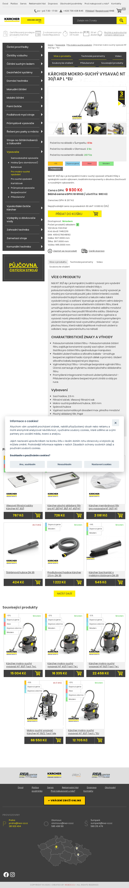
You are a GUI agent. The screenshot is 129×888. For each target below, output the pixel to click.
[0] (118, 11)
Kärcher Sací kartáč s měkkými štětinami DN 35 (104, 574)
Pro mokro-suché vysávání (20, 173)
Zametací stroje (17, 238)
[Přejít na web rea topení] (101, 777)
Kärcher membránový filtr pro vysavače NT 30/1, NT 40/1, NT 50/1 (104, 508)
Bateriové (16, 167)
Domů (50, 45)
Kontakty (116, 3)
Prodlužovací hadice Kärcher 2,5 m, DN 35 (64, 574)
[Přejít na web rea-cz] (28, 777)
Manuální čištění (16, 89)
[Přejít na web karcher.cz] (54, 777)
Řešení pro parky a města (22, 131)
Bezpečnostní (18, 192)
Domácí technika (17, 80)
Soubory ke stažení (62, 63)
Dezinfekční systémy (19, 72)
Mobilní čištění (15, 97)
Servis (23, 3)
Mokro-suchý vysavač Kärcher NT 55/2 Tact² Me (41, 732)
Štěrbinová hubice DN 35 (20, 572)
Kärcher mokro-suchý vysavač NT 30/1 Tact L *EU (83, 732)
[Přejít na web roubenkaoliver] (76, 777)
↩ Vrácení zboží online (64, 800)
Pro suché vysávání (21, 179)
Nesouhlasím (64, 464)
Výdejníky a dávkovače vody (21, 219)
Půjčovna (23, 267)
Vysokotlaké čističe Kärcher (19, 207)
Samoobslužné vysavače (24, 158)
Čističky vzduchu (17, 55)
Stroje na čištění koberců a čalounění (22, 141)
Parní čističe (14, 106)
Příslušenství (18, 197)
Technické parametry (93, 56)
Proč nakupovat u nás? (97, 3)
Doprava (53, 3)
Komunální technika (19, 246)
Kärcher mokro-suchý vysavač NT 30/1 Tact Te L (21, 665)
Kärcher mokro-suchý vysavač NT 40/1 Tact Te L (63, 665)
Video (118, 56)
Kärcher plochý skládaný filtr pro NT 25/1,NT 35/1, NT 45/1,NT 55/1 (64, 508)
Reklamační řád (37, 3)
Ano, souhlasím (27, 464)
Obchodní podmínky (71, 3)
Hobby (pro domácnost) (24, 162)
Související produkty (112, 63)
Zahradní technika (18, 229)
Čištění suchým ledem (20, 64)
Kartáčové (17, 183)
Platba (14, 3)
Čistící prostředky (17, 47)
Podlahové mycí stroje (20, 114)
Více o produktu (62, 56)
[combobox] (94, 20)
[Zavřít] (115, 422)
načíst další (64, 593)
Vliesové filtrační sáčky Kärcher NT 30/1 (19, 507)
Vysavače (13, 152)
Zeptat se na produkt (65, 251)
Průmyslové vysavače (20, 123)
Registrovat (102, 10)
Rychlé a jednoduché (115, 33)
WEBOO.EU (70, 884)
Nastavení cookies (101, 464)
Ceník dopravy (96, 251)
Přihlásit (89, 10)
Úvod (5, 3)
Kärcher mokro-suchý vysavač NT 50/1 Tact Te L (104, 665)
